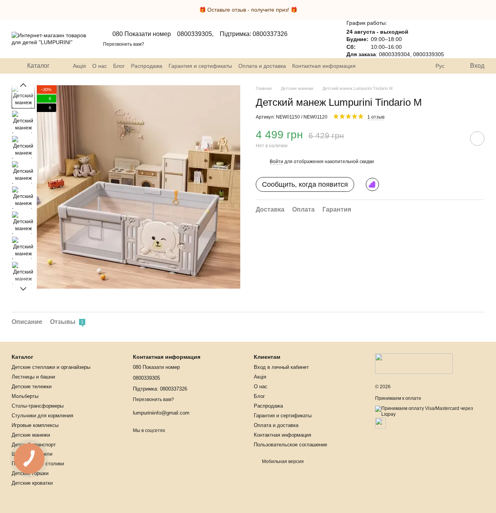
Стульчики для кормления (42, 415)
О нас (99, 66)
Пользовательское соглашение (290, 445)
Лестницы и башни (33, 377)
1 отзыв (375, 116)
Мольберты (25, 396)
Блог (119, 66)
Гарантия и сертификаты (200, 66)
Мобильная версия (282, 461)
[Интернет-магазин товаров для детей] (414, 363)
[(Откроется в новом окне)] (380, 422)
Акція (79, 66)
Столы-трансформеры (38, 406)
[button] (489, 9)
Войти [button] (276, 161)
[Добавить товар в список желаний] (477, 138)
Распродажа (146, 66)
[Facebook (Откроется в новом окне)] (425, 66)
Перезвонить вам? (123, 44)
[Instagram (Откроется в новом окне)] (406, 66)
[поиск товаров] (387, 66)
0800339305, (195, 34)
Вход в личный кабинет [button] (281, 367)
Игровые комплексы (35, 425)
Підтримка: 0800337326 (254, 34)
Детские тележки (32, 386)
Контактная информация (324, 66)
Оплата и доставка (262, 66)
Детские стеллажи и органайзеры (51, 367)
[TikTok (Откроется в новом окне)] (415, 66)
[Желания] (458, 39)
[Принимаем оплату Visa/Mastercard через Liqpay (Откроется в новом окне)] (430, 411)
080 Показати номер (141, 34)
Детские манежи (31, 435)
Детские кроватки (32, 483)
